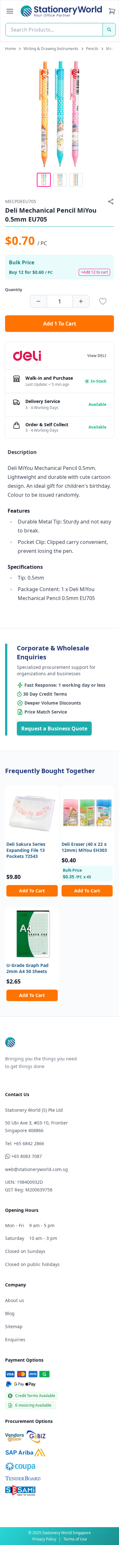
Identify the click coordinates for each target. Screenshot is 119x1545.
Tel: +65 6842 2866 (24, 1143)
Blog (10, 1313)
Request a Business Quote (54, 728)
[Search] (109, 29)
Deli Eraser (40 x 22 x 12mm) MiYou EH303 (84, 847)
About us (14, 1300)
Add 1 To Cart (59, 323)
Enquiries (15, 1339)
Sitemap (14, 1326)
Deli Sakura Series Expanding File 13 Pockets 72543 (25, 850)
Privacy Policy (44, 1539)
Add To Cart (32, 891)
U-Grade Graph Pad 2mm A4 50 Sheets (27, 968)
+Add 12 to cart (94, 272)
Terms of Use (75, 1539)
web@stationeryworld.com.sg (36, 1169)
